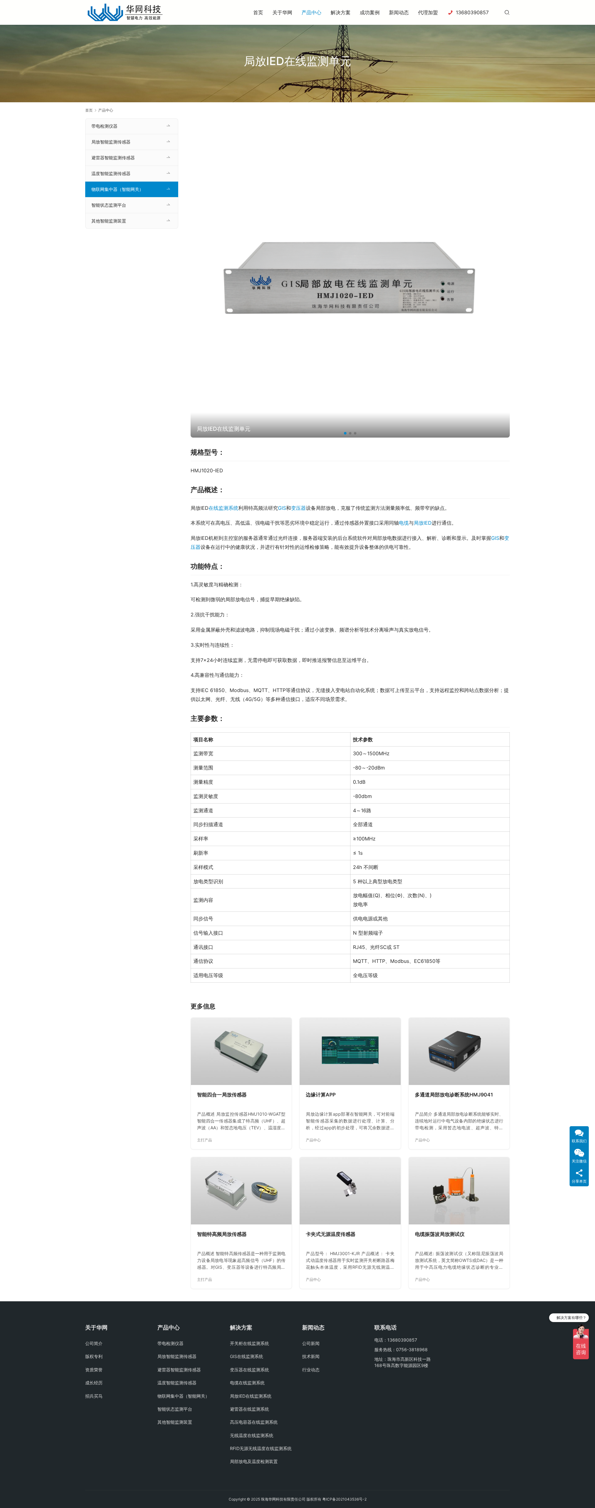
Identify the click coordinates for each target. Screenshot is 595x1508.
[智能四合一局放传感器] (241, 1051)
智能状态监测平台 (108, 205)
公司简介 (94, 1343)
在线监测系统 (223, 508)
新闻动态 (399, 12)
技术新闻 (311, 1356)
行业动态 (311, 1369)
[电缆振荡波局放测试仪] (459, 1190)
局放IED (423, 523)
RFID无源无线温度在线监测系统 (261, 1448)
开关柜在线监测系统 (249, 1343)
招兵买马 (94, 1396)
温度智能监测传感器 (110, 173)
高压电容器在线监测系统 (254, 1422)
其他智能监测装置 (108, 220)
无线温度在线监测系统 (251, 1435)
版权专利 (94, 1356)
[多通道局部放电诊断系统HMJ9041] (459, 1051)
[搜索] (507, 12)
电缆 (404, 523)
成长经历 (94, 1382)
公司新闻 (311, 1343)
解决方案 (340, 12)
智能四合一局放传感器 (222, 1094)
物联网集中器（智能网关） (117, 189)
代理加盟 (428, 12)
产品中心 (311, 12)
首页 (258, 12)
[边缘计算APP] (350, 1051)
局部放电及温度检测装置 (254, 1461)
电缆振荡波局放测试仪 (440, 1234)
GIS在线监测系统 (246, 1356)
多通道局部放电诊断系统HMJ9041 (454, 1094)
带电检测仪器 (104, 126)
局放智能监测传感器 (110, 141)
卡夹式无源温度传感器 (330, 1234)
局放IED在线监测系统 (250, 1396)
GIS (282, 508)
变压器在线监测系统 (249, 1369)
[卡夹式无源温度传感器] (350, 1190)
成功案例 (370, 12)
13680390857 (472, 12)
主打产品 (204, 1140)
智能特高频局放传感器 (222, 1234)
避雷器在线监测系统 (249, 1409)
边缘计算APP (321, 1094)
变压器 (298, 508)
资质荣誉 (94, 1369)
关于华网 (282, 12)
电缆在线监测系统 (247, 1382)
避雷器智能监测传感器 (113, 157)
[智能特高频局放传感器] (241, 1190)
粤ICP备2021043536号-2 (344, 1499)
